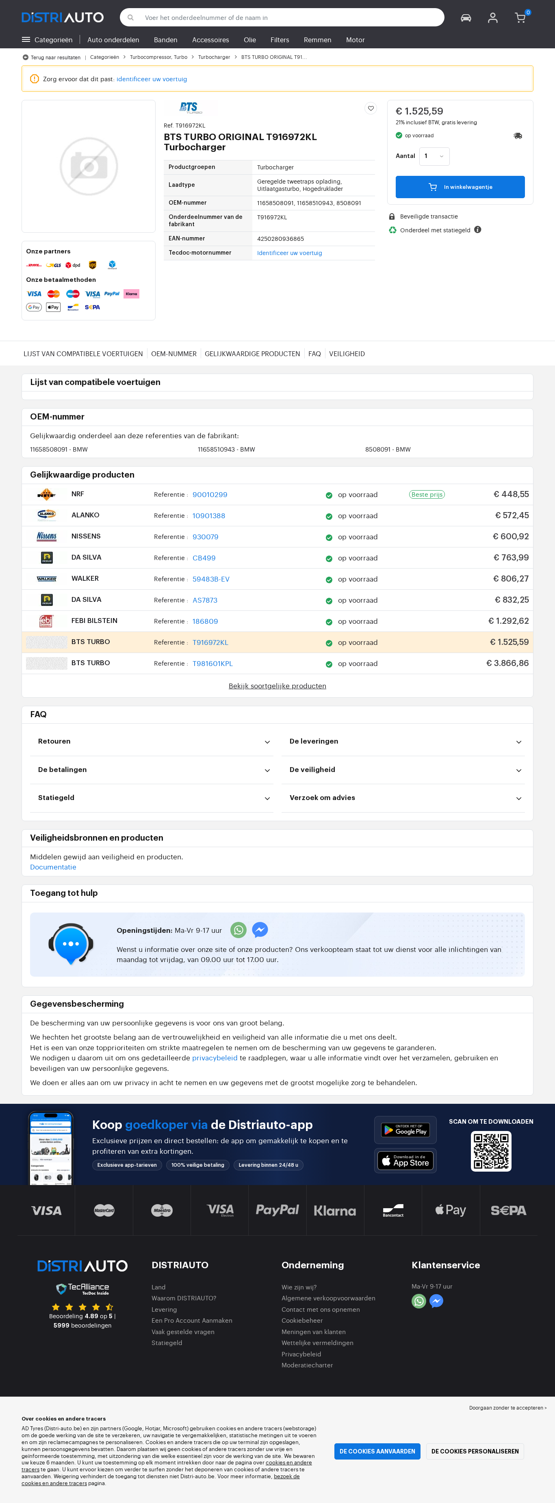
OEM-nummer (174, 353)
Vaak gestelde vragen (183, 1331)
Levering (164, 1309)
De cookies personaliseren (475, 1451)
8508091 (388, 449)
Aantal (405, 156)
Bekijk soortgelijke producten (277, 685)
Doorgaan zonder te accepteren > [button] (508, 1407)
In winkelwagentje (467, 187)
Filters (280, 39)
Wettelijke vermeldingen (317, 1342)
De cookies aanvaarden (377, 1451)
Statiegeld (167, 1342)
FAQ (314, 353)
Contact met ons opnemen (321, 1309)
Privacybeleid (301, 1353)
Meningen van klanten (314, 1331)
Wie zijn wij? (299, 1286)
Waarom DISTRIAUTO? (184, 1297)
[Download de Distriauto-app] (405, 1130)
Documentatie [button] (53, 866)
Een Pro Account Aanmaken (192, 1320)
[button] (466, 17)
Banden (166, 39)
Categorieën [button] (54, 39)
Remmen (318, 39)
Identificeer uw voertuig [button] (289, 252)
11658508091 (59, 449)
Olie (250, 39)
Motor (355, 39)
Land (159, 1286)
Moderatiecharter (307, 1364)
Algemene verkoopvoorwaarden (328, 1297)
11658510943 (226, 449)
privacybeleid (215, 1057)
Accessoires (210, 39)
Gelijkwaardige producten (252, 353)
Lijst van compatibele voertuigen (83, 353)
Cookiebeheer (302, 1320)
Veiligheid (347, 353)
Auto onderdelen (113, 39)
